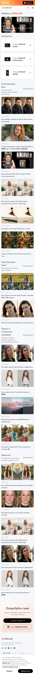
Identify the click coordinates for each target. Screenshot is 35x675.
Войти (28, 7)
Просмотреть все (28, 89)
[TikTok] (3, 648)
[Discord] (15, 648)
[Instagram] (6, 648)
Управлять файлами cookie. (10, 667)
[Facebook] (9, 648)
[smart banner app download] (28, 2)
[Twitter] (12, 648)
